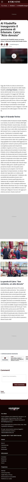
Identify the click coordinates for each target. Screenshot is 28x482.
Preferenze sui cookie (6, 478)
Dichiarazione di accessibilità (8, 476)
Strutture (12, 5)
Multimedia (4, 449)
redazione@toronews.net (7, 432)
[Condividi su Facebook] (4, 44)
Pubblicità (3, 461)
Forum (2, 463)
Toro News (4, 6)
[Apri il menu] (2, 2)
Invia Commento (19, 385)
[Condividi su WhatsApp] (2, 44)
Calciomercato (4, 445)
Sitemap (3, 470)
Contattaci (3, 457)
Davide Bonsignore (14, 44)
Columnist (3, 447)
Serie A (3, 443)
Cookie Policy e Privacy (6, 474)
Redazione (3, 459)
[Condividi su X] (7, 44)
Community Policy (5, 472)
